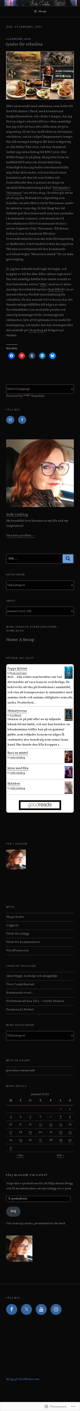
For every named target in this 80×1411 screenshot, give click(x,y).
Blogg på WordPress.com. (23, 1379)
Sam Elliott (56, 289)
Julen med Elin (18, 768)
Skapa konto (15, 917)
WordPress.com (17, 950)
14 (50, 1124)
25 (20, 1140)
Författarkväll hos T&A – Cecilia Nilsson (35, 1001)
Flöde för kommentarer (23, 942)
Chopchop (35, 330)
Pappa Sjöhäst (17, 669)
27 (40, 1140)
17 (10, 1132)
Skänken (13, 784)
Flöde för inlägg (17, 934)
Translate (38, 396)
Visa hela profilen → (20, 535)
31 (10, 1148)
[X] (26, 1309)
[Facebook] (22, 420)
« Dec (20, 1155)
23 (70, 1132)
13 (40, 1124)
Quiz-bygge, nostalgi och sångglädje (32, 976)
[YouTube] (41, 1309)
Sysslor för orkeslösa (24, 44)
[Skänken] (69, 792)
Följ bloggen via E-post (26, 1175)
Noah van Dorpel (18, 673)
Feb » (60, 1155)
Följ (13, 1211)
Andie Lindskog (17, 514)
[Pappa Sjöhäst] (69, 677)
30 (70, 1140)
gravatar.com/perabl (20, 1070)
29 (60, 1140)
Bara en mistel (17, 753)
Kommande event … (20, 993)
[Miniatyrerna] (69, 720)
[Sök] (68, 558)
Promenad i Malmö (20, 1010)
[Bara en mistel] (69, 761)
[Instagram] (10, 420)
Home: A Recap (20, 639)
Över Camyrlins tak (20, 984)
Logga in (12, 925)
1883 (43, 284)
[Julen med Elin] (69, 776)
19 (30, 1132)
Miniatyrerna (17, 711)
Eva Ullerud (15, 715)
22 (60, 1132)
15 (60, 1124)
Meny (42, 12)
